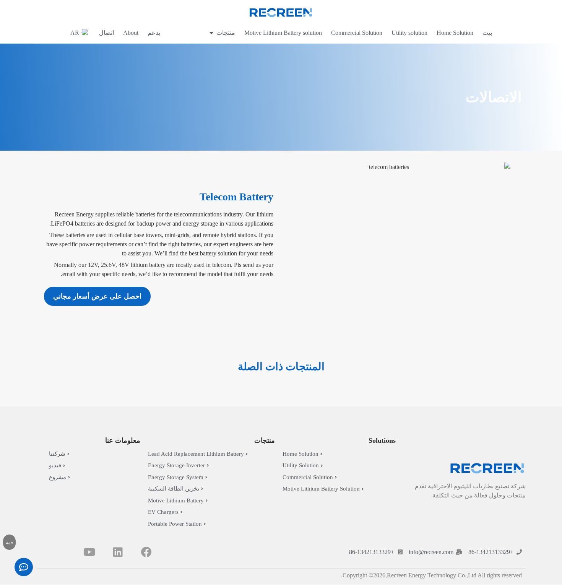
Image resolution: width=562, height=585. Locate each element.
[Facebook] (146, 552)
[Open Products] (211, 32)
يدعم (154, 32)
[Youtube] (89, 552)
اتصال (106, 32)
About (130, 32)
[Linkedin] (118, 552)
